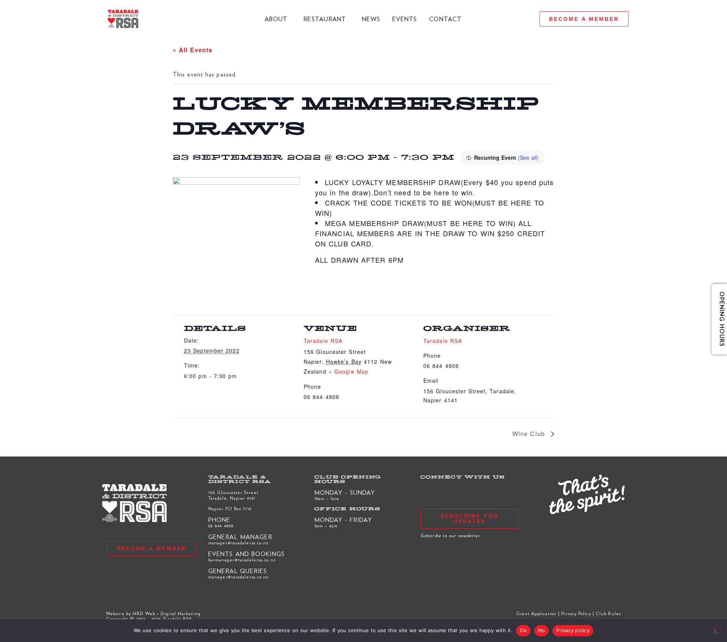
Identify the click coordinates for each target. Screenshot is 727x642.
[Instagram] (518, 19)
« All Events (192, 49)
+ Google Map (348, 371)
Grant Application (536, 613)
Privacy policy (573, 630)
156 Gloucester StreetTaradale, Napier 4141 (233, 494)
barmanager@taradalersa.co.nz (242, 559)
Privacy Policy (576, 613)
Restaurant (324, 18)
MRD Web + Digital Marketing (167, 613)
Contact (445, 18)
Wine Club (529, 433)
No (541, 630)
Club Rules (608, 613)
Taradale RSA (323, 340)
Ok (523, 630)
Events (404, 18)
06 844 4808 (221, 525)
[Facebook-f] (504, 19)
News (371, 18)
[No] (714, 630)
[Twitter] (490, 19)
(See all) (528, 157)
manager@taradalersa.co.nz (238, 542)
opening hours (716, 319)
